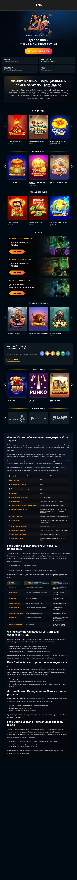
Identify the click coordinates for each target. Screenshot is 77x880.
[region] (38, 130)
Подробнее (13, 359)
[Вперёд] (71, 126)
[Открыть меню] (72, 5)
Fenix (38, 5)
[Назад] (5, 126)
